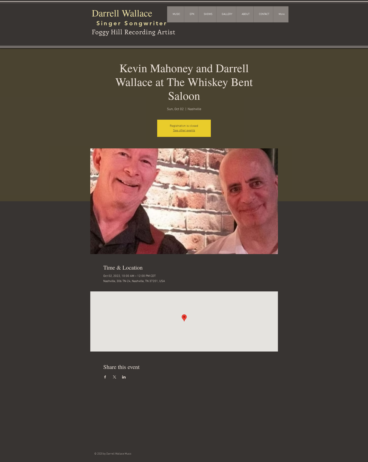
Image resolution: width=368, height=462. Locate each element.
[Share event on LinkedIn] (124, 377)
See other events (184, 130)
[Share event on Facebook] (105, 377)
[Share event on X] (114, 377)
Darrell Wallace (122, 12)
